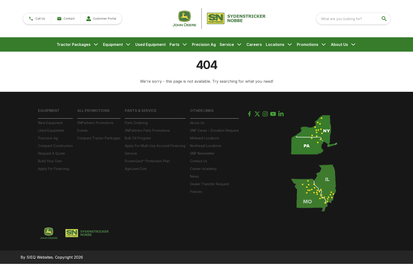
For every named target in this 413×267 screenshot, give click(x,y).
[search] (384, 18)
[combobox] (353, 18)
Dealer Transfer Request (209, 184)
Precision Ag (204, 44)
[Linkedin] (281, 114)
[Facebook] (249, 114)
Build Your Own (50, 161)
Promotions (307, 44)
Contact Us (198, 161)
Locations (275, 44)
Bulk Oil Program (138, 138)
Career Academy (203, 169)
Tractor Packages (74, 44)
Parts (174, 44)
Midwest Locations (204, 138)
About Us (339, 44)
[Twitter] (257, 114)
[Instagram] (265, 114)
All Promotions (93, 111)
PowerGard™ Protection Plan (147, 161)
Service (227, 44)
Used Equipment (150, 44)
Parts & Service (141, 111)
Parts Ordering (136, 123)
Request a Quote (51, 153)
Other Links (202, 111)
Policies (196, 192)
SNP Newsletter (202, 153)
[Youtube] (273, 114)
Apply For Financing (53, 169)
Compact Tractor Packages (98, 138)
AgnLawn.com (136, 169)
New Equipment (50, 123)
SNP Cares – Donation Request (214, 130)
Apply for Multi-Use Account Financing (155, 146)
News (194, 176)
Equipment (113, 44)
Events (82, 130)
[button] (37, 18)
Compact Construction (55, 146)
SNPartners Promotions (95, 123)
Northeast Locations (205, 146)
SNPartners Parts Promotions (147, 130)
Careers (254, 44)
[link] (101, 18)
